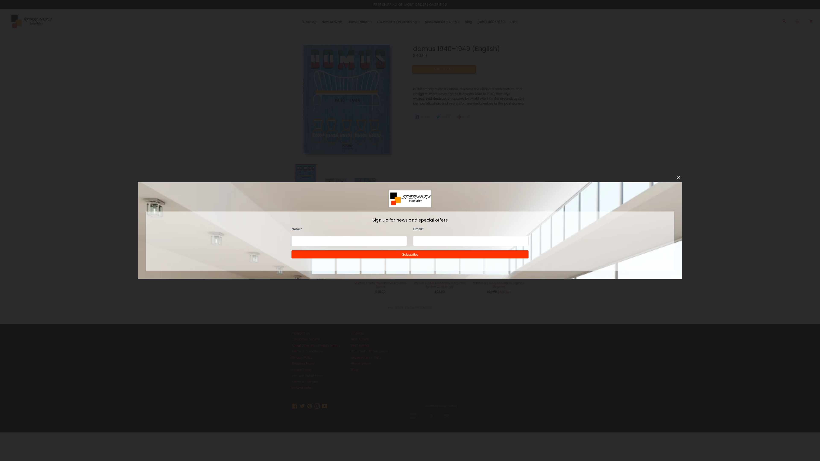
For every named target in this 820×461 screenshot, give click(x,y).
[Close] (678, 177)
